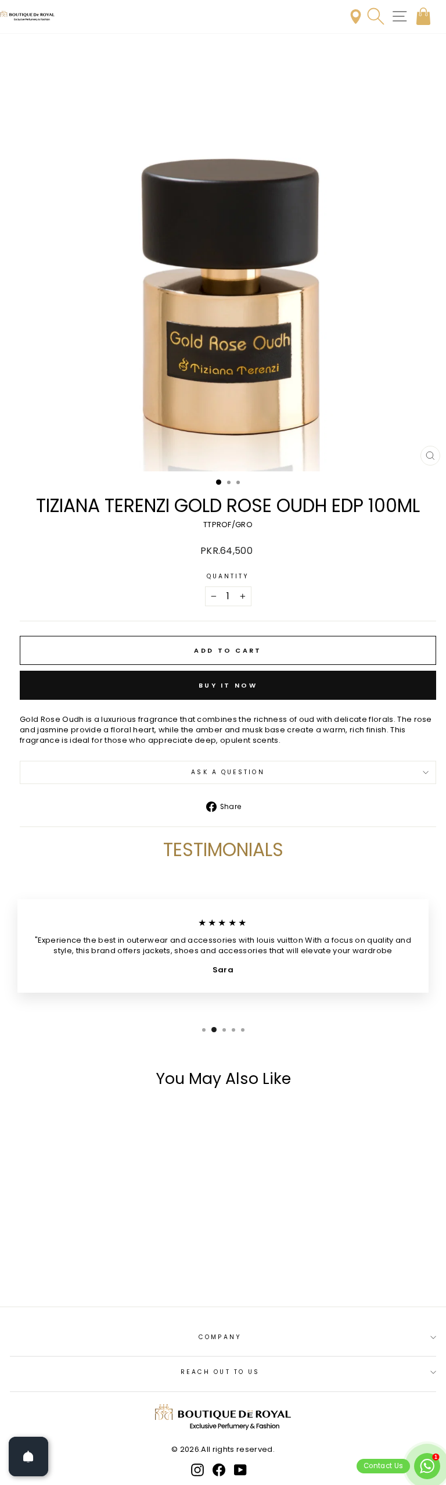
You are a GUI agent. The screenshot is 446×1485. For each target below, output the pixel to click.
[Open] (28, 1456)
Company (220, 1337)
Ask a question (227, 772)
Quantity (228, 576)
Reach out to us (220, 1372)
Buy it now (228, 685)
